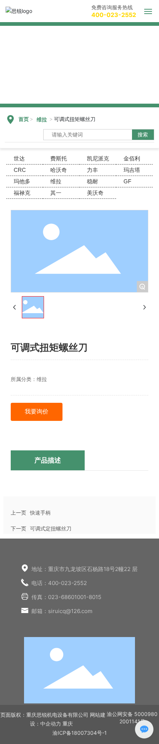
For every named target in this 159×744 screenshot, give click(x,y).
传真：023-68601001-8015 (66, 597)
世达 (19, 158)
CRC (20, 170)
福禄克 (22, 193)
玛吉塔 (132, 170)
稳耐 (92, 181)
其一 (55, 193)
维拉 (42, 119)
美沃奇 (95, 193)
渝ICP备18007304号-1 (80, 733)
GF (127, 181)
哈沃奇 (58, 170)
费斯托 (58, 158)
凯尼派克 (98, 158)
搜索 (143, 134)
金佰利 (132, 158)
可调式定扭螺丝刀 (50, 528)
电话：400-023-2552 (59, 582)
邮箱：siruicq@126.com (61, 611)
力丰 (92, 170)
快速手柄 (40, 512)
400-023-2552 (113, 14)
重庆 (67, 723)
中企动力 (50, 723)
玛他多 (22, 181)
